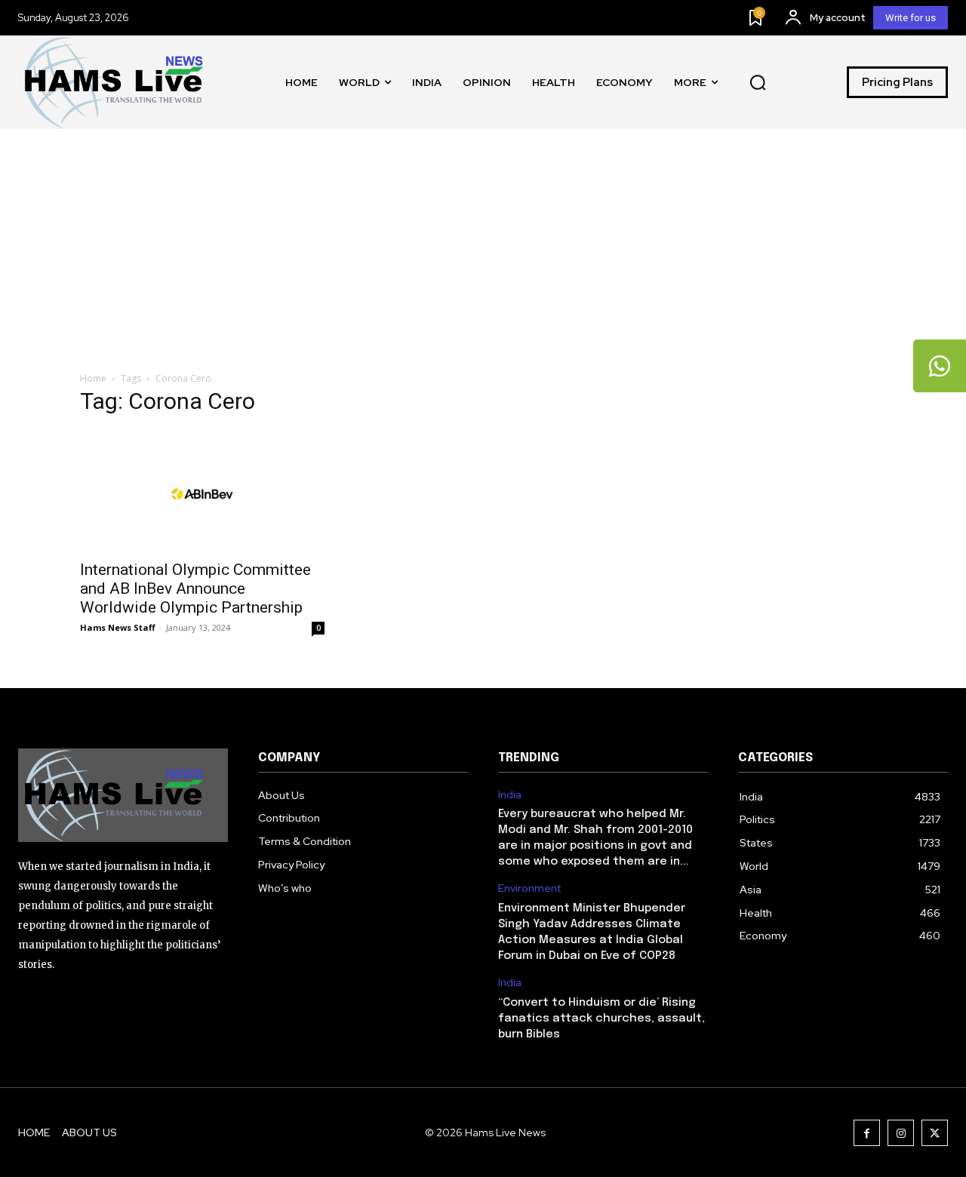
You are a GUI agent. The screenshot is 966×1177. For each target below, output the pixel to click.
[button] (758, 82)
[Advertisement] (483, 242)
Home (93, 378)
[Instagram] (901, 1133)
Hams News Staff (117, 627)
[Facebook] (867, 1133)
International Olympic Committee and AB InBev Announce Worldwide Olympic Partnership (195, 588)
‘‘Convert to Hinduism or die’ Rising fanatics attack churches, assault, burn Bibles (601, 1018)
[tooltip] (939, 366)
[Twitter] (934, 1133)
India (509, 794)
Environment (529, 888)
